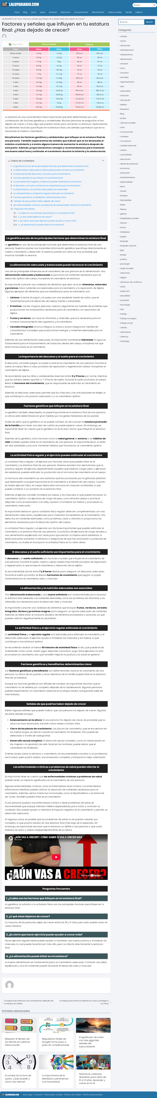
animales (124, 77)
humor (123, 227)
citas (122, 127)
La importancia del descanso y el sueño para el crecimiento (42, 174)
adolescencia (126, 54)
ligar (122, 250)
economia (125, 168)
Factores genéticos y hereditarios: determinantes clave (39, 197)
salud (42, 12)
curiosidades (126, 154)
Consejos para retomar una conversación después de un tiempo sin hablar (28, 1002)
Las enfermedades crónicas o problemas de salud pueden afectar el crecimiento (52, 205)
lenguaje (124, 241)
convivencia (125, 141)
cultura (123, 150)
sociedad (124, 300)
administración (127, 50)
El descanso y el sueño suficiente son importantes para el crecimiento (46, 185)
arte (122, 86)
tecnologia (125, 304)
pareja (123, 254)
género (123, 213)
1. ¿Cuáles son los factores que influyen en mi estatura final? (46, 213)
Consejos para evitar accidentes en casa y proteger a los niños (84, 1002)
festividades (125, 200)
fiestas (123, 209)
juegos (123, 236)
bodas (123, 118)
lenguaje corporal (128, 245)
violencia (124, 336)
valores (123, 327)
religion (123, 277)
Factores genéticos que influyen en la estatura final (38, 177)
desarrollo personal (129, 163)
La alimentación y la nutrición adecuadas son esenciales (40, 189)
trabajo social (126, 323)
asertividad (125, 91)
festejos (124, 195)
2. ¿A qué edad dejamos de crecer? (35, 216)
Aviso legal (27, 1094)
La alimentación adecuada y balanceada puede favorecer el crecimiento (49, 170)
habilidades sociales (129, 218)
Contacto (38, 1094)
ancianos (124, 72)
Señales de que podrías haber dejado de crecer (37, 201)
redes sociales (115, 12)
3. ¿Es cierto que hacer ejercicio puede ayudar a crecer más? (47, 220)
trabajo (123, 314)
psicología (125, 264)
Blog (25, 12)
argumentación (127, 82)
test (122, 309)
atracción (124, 95)
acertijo (123, 36)
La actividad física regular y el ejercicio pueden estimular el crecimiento (47, 181)
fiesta (122, 204)
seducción (125, 291)
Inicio (17, 12)
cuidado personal (128, 145)
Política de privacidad (92, 1094)
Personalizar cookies (53, 1094)
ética (122, 186)
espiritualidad (126, 182)
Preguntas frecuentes (24, 208)
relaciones (65, 12)
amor (33, 12)
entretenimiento (127, 177)
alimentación (98, 12)
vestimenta (125, 332)
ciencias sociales (128, 122)
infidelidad (125, 232)
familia (128, 12)
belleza (139, 12)
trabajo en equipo (128, 318)
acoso (123, 41)
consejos (124, 136)
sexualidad (125, 295)
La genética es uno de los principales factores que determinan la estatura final (50, 166)
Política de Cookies (72, 1094)
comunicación (81, 12)
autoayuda (125, 100)
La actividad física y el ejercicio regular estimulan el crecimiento (43, 193)
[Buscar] (154, 5)
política (123, 259)
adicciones (125, 45)
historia (123, 223)
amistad (53, 12)
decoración (125, 159)
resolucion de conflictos (131, 282)
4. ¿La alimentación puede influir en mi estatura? (41, 224)
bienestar (124, 109)
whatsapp (124, 341)
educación (125, 173)
